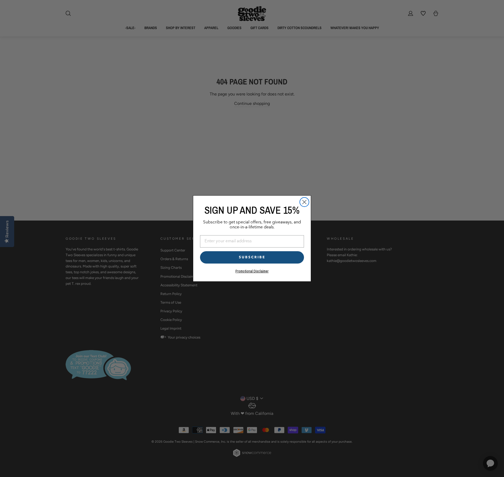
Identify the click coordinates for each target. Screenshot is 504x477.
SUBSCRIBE (252, 257)
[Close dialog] (304, 202)
